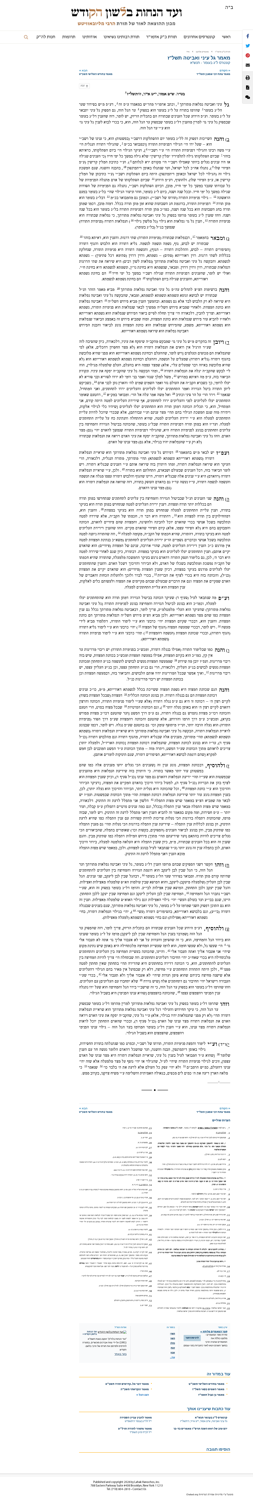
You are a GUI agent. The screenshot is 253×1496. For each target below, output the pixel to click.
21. (228, 1303)
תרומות (68, 37)
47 (100, 974)
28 (177, 451)
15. (228, 1237)
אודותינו (89, 37)
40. (150, 1230)
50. (150, 1291)
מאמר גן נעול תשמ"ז (211, 1395)
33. (150, 1180)
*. (229, 1128)
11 (153, 178)
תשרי (172, 1334)
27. (150, 1147)
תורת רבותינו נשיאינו (121, 37)
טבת (173, 1348)
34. (150, 1185)
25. (150, 1138)
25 (218, 393)
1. (229, 1133)
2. (229, 1138)
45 (169, 950)
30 (102, 509)
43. (150, 1244)
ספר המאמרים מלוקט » (213, 1331)
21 (106, 300)
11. (228, 1215)
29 (123, 469)
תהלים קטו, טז (143, 1133)
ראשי (226, 37)
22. (228, 1308)
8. (229, 1194)
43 (187, 892)
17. (228, 1271)
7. (229, 1189)
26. (150, 1143)
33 (155, 574)
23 (175, 375)
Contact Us (139, 1489)
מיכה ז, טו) (206, 1308)
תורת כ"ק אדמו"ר (161, 37)
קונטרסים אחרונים (199, 37)
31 (175, 514)
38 (125, 694)
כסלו (172, 1343)
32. (150, 1175)
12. (228, 1220)
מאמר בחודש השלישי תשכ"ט (206, 1384)
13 (108, 196)
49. (150, 1286)
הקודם (213, 72)
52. (150, 1300)
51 (184, 1066)
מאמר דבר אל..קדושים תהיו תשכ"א (127, 1384)
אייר (188, 52)
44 (134, 910)
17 (194, 236)
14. (228, 1229)
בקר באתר (120, 1354)
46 (221, 968)
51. (150, 1296)
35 (139, 626)
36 (175, 660)
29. (150, 1157)
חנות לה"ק (45, 37)
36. (150, 1197)
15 (206, 220)
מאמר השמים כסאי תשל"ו (208, 1389)
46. (150, 1271)
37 (207, 672)
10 (125, 166)
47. (150, 1276)
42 (143, 874)
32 (119, 532)
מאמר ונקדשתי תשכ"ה (135, 1389)
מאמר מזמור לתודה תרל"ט (135, 1428)
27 (104, 393)
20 (118, 288)
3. (229, 1154)
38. (150, 1207)
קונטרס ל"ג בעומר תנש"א (211, 1417)
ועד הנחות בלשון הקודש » (90, 1332)
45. (150, 1263)
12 (214, 196)
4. (229, 1159)
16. (228, 1266)
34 (219, 626)
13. (228, 1225)
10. (228, 1207)
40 (183, 787)
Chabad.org (192, 1494)
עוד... (172, 1357)
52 (101, 1066)
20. (228, 1298)
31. (150, 1170)
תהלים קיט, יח (221, 1133)
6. (229, 1169)
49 (178, 991)
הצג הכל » (142, 1395)
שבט (173, 1353)
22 (161, 369)
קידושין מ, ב (143, 1185)
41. (150, 1234)
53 (85, 1066)
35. (150, 1190)
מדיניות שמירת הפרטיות (211, 1494)
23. (150, 1128)
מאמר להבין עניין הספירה (136, 1417)
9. (229, 1199)
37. (150, 1202)
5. (229, 1164)
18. (228, 1276)
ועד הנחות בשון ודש (126, 12)
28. (150, 1152)
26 (173, 393)
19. (228, 1281)
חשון (172, 1338)
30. (150, 1162)
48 (141, 980)
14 (214, 202)
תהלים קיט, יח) (208, 1266)
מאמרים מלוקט (202, 52)
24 (95, 381)
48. (150, 1281)
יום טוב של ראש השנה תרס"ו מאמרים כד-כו (200, 1428)
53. (150, 1305)
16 (132, 220)
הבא (95, 72)
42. (150, 1239)
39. (150, 1215)
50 (218, 1054)
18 (81, 236)
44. (150, 1252)
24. (150, 1133)
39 (164, 706)
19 (110, 272)
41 (152, 799)
